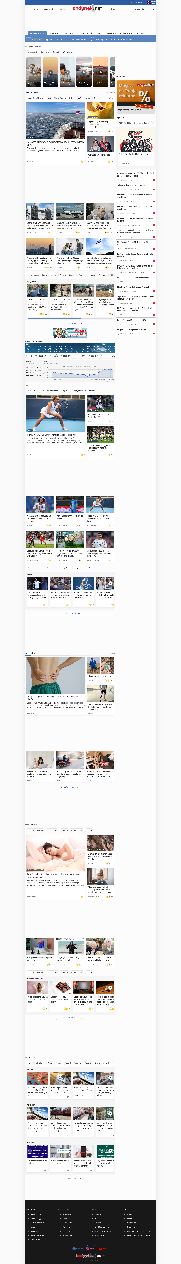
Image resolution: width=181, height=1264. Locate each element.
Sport (27, 385)
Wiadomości (48, 9)
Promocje (120, 76)
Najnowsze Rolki (33, 46)
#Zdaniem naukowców (35, 979)
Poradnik (126, 9)
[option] (41, 1214)
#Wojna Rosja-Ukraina (35, 281)
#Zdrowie (30, 1143)
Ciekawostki (113, 9)
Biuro (125, 1209)
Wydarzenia (139, 9)
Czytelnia (61, 9)
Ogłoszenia (34, 9)
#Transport (31, 1105)
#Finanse (30, 1069)
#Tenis (29, 574)
